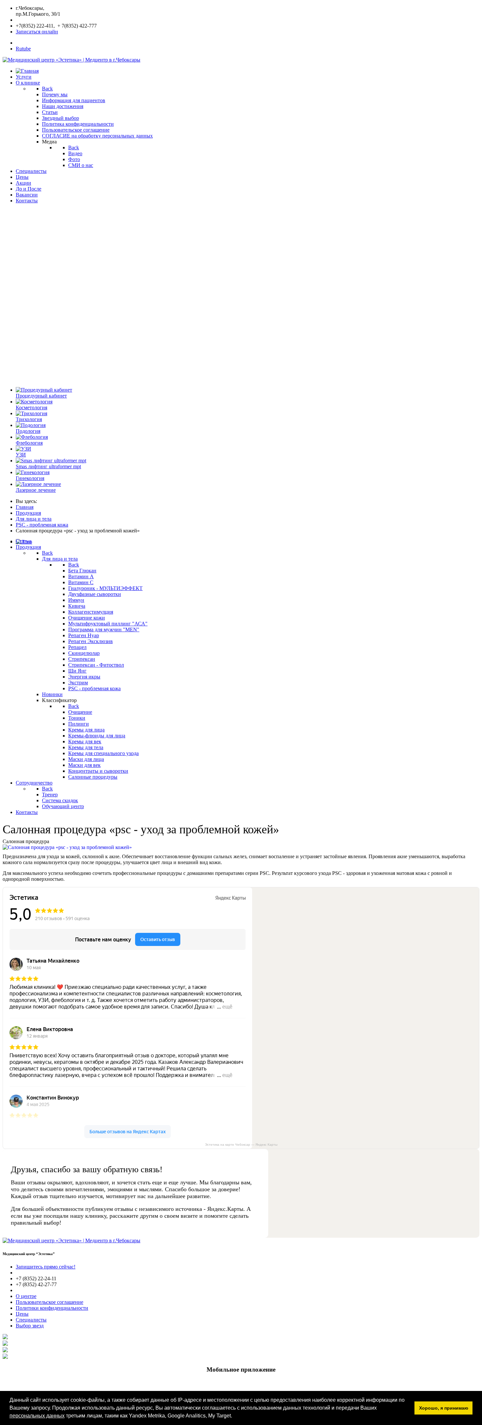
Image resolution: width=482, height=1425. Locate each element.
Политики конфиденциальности (52, 1308)
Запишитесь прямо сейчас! (45, 1266)
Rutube (23, 48)
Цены (22, 1314)
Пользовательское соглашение (49, 1302)
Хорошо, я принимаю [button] (443, 1408)
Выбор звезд (30, 1325)
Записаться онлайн (37, 31)
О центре (26, 1296)
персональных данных (37, 1415)
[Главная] (27, 71)
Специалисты (31, 1320)
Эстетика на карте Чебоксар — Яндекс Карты (241, 1144)
